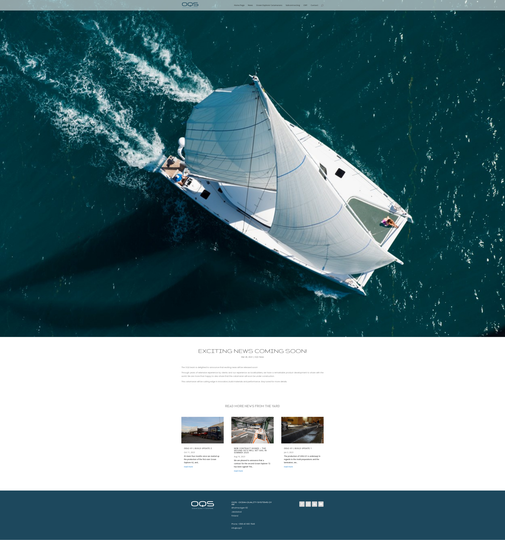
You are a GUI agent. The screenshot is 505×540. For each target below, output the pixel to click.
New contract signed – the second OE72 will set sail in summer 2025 (250, 450)
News (250, 5)
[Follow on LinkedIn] (314, 504)
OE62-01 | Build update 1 (298, 448)
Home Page (239, 5)
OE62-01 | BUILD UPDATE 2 (198, 448)
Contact (314, 5)
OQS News (259, 357)
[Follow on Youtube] (321, 504)
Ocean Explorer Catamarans (269, 5)
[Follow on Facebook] (302, 504)
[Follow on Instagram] (308, 504)
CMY (305, 5)
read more (188, 466)
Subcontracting (293, 5)
